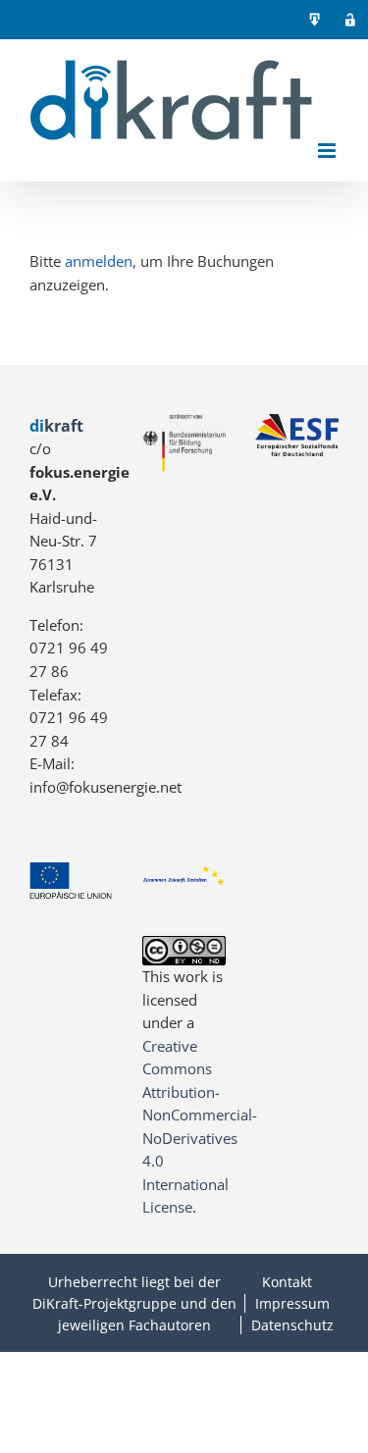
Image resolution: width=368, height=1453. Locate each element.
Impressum (292, 1303)
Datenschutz (292, 1325)
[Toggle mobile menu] (328, 150)
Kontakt (287, 1281)
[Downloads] (315, 19)
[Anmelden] (350, 19)
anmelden (98, 261)
